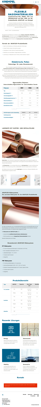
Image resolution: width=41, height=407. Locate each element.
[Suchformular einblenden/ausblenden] (34, 2)
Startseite (6, 30)
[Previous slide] (6, 180)
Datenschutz (36, 394)
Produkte (10, 30)
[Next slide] (35, 180)
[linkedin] (2, 395)
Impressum (30, 394)
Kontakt (24, 394)
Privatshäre (33, 395)
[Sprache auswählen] (36, 2)
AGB (38, 395)
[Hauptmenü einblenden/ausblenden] (38, 2)
